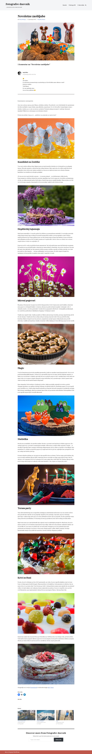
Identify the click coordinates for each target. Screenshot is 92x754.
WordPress (16, 752)
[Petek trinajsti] (46, 715)
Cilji (57, 721)
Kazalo (65, 5)
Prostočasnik (33, 687)
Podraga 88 (72, 5)
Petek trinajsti (40, 721)
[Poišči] (85, 5)
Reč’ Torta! (51, 687)
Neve (6, 752)
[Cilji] (65, 715)
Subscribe (59, 739)
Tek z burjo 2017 (22, 721)
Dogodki (40, 19)
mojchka (25, 72)
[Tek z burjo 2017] (26, 715)
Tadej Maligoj (22, 19)
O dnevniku (81, 5)
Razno (43, 19)
